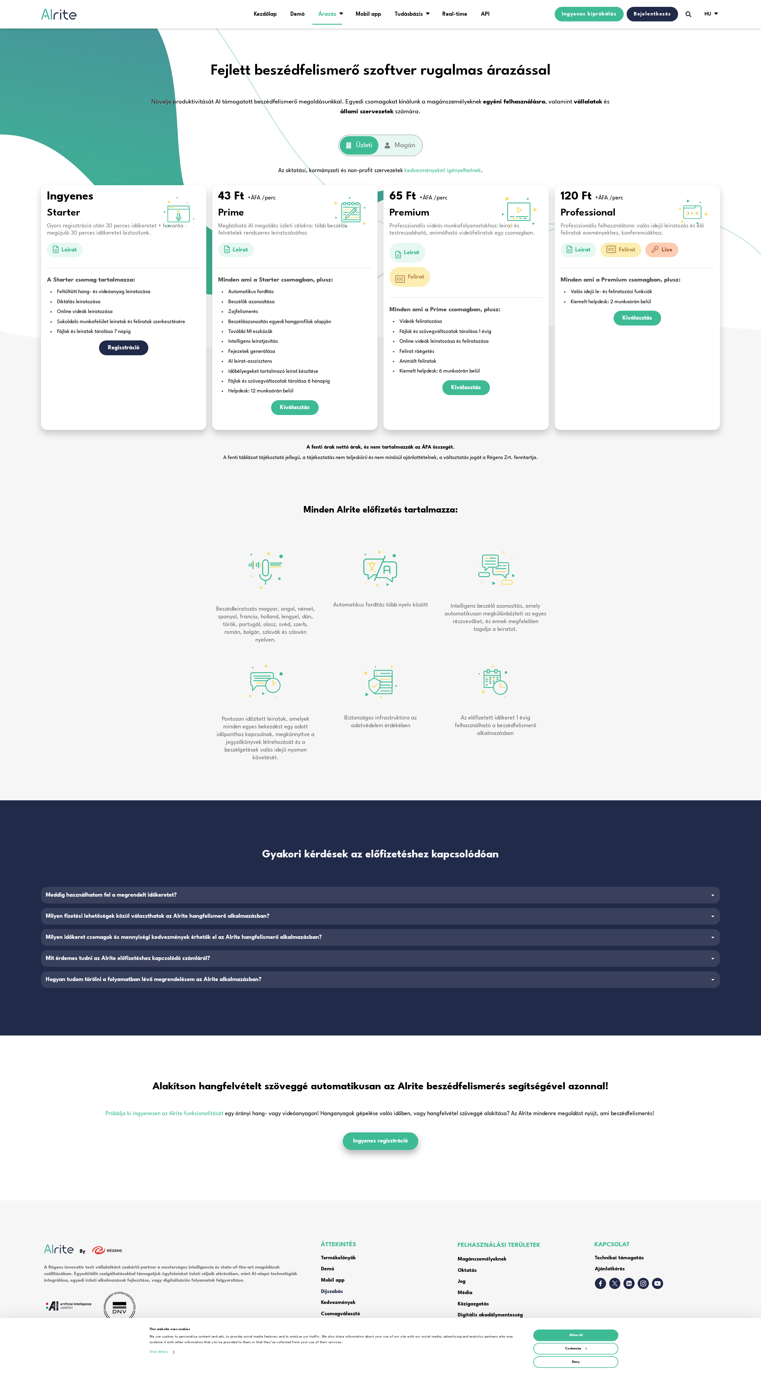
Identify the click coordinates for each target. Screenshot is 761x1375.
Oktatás (467, 1270)
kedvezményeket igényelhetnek (443, 170)
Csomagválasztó (340, 1313)
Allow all (576, 1335)
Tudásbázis (409, 14)
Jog (462, 1281)
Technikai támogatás (619, 1258)
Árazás (327, 14)
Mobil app (368, 14)
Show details (159, 1352)
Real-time (454, 14)
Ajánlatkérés (610, 1269)
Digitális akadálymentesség (491, 1315)
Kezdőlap (265, 14)
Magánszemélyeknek (482, 1259)
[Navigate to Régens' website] (103, 1251)
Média (465, 1292)
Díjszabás (332, 1291)
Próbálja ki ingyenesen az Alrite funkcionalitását (165, 1113)
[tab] (359, 145)
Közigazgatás (473, 1304)
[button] (688, 14)
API (485, 14)
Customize (573, 1348)
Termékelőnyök (338, 1258)
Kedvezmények (338, 1302)
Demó (297, 14)
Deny (576, 1362)
